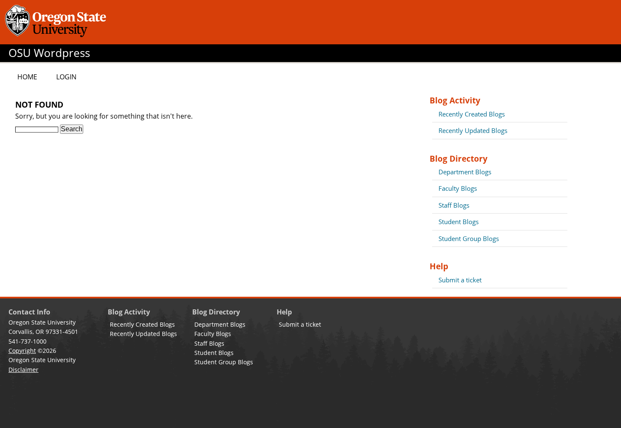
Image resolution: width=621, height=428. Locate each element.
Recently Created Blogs (472, 114)
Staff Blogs (454, 205)
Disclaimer (23, 370)
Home (27, 76)
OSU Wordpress (49, 53)
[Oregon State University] (57, 22)
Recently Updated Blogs (473, 130)
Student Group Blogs (469, 238)
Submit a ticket (460, 280)
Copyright (22, 351)
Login (66, 76)
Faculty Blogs (458, 188)
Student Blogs (459, 221)
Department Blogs (465, 172)
